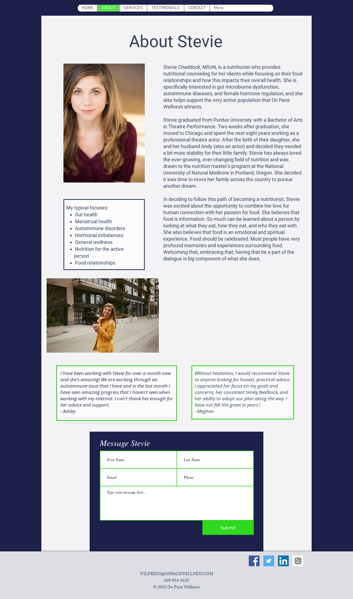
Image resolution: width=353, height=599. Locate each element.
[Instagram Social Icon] (298, 561)
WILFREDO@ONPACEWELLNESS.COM (176, 574)
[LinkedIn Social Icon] (283, 561)
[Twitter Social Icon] (268, 561)
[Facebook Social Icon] (254, 561)
